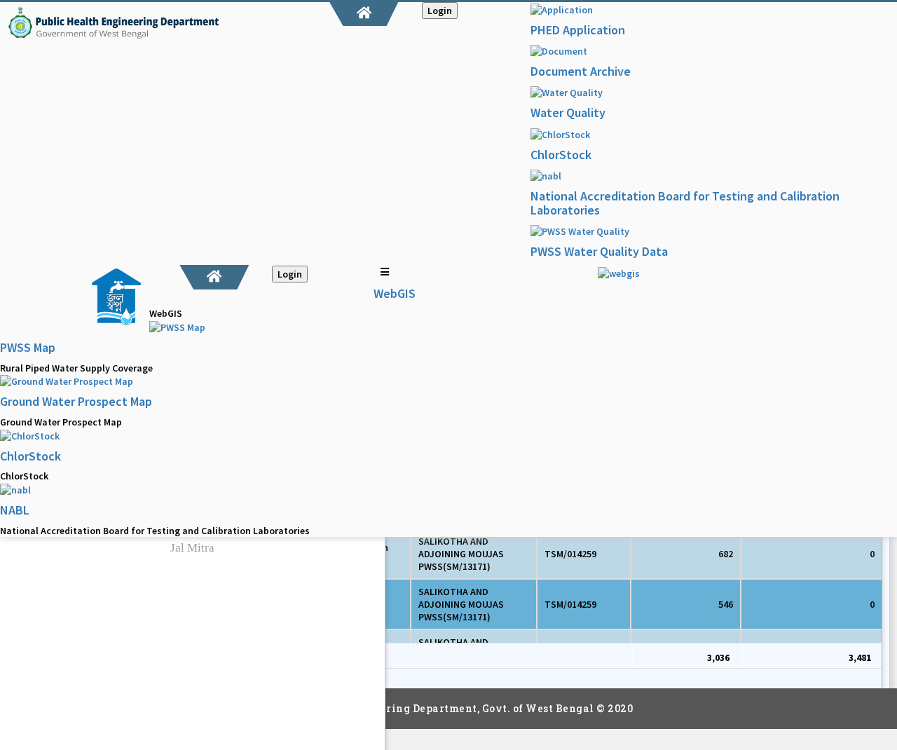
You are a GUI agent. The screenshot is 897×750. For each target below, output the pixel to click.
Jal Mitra (192, 547)
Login (439, 10)
